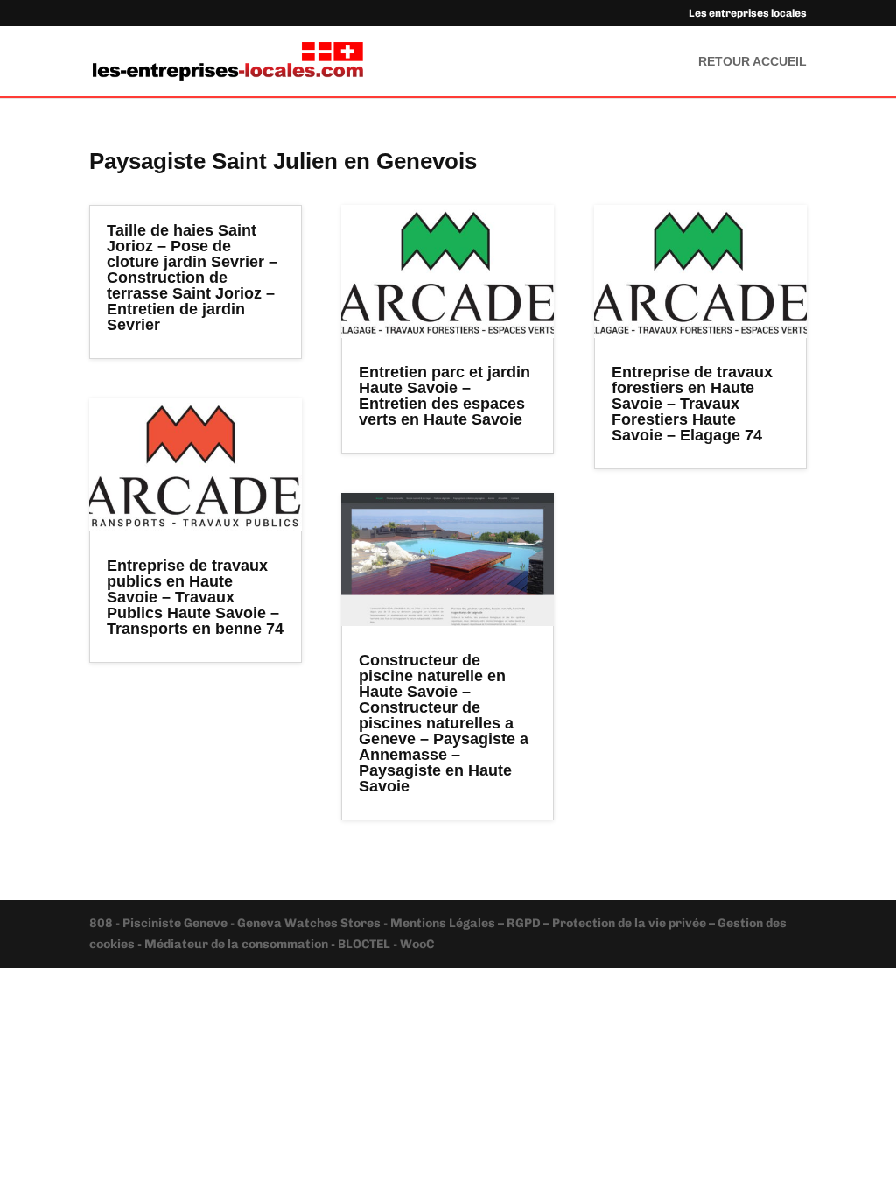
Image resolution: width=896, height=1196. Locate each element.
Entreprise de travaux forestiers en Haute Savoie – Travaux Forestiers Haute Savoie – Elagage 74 (692, 403)
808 (102, 923)
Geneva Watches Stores (309, 923)
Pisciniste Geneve (176, 923)
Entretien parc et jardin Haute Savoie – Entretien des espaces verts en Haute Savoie (444, 395)
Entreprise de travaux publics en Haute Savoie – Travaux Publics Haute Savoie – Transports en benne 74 (195, 597)
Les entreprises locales (748, 13)
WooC (417, 944)
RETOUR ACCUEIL (752, 61)
